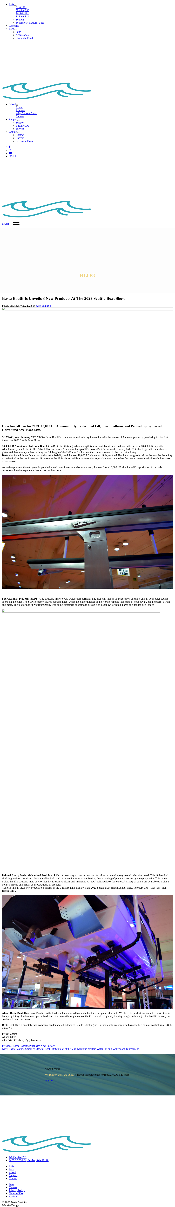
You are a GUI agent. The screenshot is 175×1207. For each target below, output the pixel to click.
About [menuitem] (19, 107)
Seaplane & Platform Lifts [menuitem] (30, 22)
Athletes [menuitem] (20, 110)
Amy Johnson (43, 305)
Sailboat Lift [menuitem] (22, 16)
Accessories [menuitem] (22, 34)
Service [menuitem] (20, 128)
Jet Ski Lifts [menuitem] (22, 13)
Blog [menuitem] (11, 1184)
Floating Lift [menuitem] (22, 10)
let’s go (49, 1080)
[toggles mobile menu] (16, 223)
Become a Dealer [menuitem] (25, 141)
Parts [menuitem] (18, 31)
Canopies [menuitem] (14, 25)
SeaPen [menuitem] (20, 19)
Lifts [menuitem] (11, 1166)
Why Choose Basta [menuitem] (26, 113)
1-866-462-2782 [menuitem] (17, 1157)
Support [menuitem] (20, 122)
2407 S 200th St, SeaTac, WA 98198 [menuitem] (29, 1160)
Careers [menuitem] (20, 116)
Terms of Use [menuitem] (16, 1193)
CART (12, 156)
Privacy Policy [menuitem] (17, 1190)
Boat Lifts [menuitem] (21, 7)
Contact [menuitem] (20, 134)
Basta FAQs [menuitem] (22, 125)
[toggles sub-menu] (15, 5)
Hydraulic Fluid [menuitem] (24, 38)
